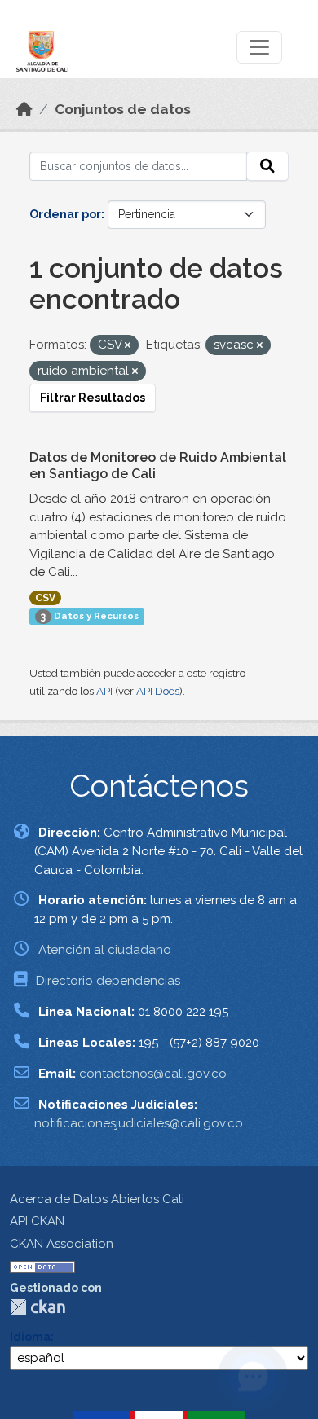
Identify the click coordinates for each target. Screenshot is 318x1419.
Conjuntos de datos (123, 109)
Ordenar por (65, 214)
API (104, 691)
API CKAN (37, 1221)
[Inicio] (24, 109)
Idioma (30, 1336)
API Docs (157, 691)
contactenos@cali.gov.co (153, 1073)
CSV (45, 598)
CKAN (37, 1307)
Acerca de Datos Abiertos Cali (97, 1199)
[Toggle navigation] (259, 47)
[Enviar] (267, 166)
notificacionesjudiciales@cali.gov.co (138, 1123)
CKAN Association (61, 1244)
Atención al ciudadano (104, 949)
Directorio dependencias (108, 980)
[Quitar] (127, 345)
